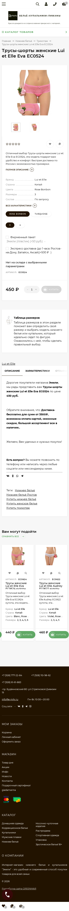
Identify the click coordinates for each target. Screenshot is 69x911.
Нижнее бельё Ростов (21, 494)
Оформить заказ (11, 741)
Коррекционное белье (15, 828)
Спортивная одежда (47, 835)
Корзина (7, 732)
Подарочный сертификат (16, 785)
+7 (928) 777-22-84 (12, 675)
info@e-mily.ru (10, 699)
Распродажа (43, 830)
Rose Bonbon (17, 214)
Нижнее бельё (25, 490)
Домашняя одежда (13, 823)
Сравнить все (10, 536)
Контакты (7, 781)
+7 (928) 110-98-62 (41, 675)
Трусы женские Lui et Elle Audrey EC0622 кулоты (50, 586)
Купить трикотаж (18, 508)
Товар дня (7, 762)
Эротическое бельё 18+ (49, 844)
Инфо (5, 771)
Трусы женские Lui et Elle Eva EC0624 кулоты (16, 586)
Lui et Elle (8, 363)
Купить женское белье (21, 503)
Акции (5, 767)
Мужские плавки (11, 837)
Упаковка (41, 839)
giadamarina (9, 790)
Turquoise (41, 214)
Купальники (9, 832)
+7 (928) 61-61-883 (11, 682)
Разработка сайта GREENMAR (19, 888)
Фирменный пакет (23, 237)
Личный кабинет (11, 737)
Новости (7, 776)
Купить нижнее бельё (21, 499)
